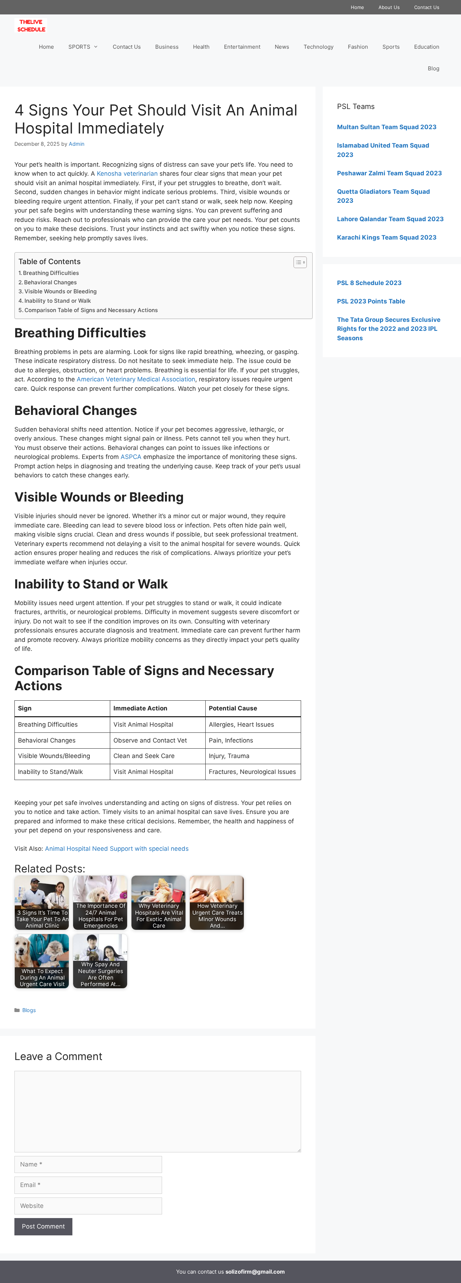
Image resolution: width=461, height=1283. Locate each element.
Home (357, 7)
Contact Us (426, 7)
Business (167, 46)
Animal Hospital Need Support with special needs (117, 848)
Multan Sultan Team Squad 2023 (387, 127)
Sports (391, 46)
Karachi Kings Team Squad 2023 (387, 237)
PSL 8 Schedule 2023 (369, 282)
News (282, 46)
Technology (319, 46)
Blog (433, 68)
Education (426, 46)
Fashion (358, 46)
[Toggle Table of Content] (296, 262)
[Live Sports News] (32, 25)
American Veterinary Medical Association (136, 379)
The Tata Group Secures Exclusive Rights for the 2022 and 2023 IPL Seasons (388, 329)
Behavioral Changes (50, 282)
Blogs (29, 1010)
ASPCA (131, 456)
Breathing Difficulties (51, 273)
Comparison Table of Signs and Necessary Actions (91, 310)
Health (201, 46)
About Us (389, 7)
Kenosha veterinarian (127, 173)
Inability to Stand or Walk (57, 300)
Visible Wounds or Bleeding (60, 291)
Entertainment (242, 46)
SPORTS (79, 46)
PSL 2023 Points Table (371, 301)
